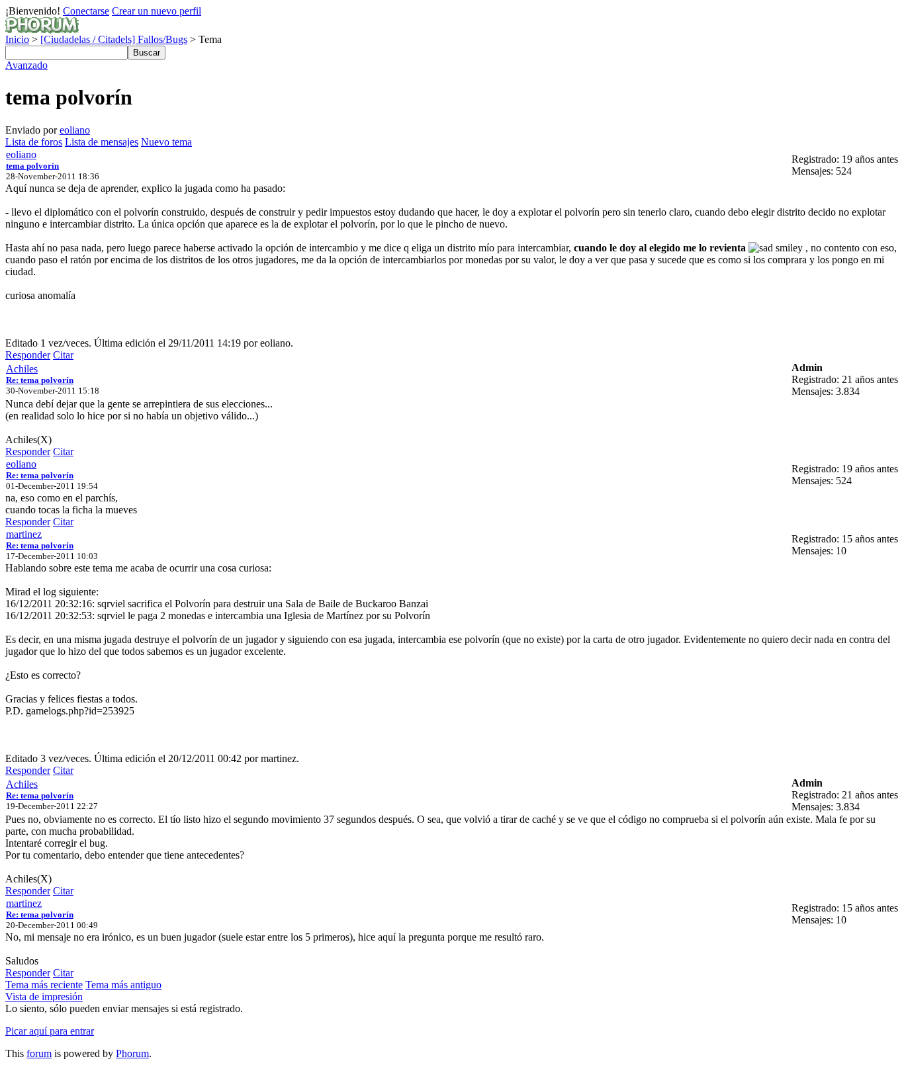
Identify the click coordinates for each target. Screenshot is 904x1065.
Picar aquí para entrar (49, 1031)
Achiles (22, 368)
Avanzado (26, 65)
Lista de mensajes (101, 142)
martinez (24, 534)
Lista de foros (33, 142)
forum (39, 1053)
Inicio (17, 39)
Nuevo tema (166, 142)
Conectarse (86, 11)
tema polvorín (32, 166)
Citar (63, 355)
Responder (27, 355)
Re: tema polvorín (39, 380)
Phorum (132, 1053)
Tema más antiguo (123, 984)
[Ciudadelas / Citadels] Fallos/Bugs (113, 39)
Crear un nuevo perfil (156, 11)
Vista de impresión (44, 996)
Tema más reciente (44, 984)
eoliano (75, 130)
